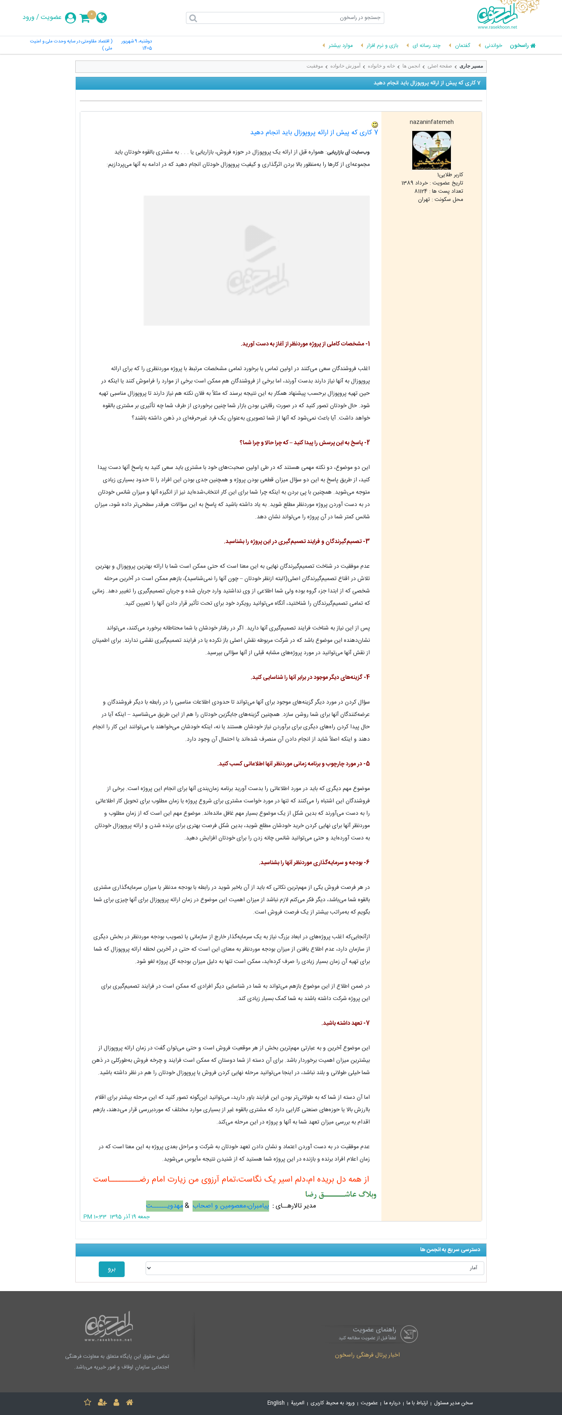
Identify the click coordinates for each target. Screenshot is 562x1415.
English (276, 1403)
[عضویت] (102, 1404)
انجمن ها (411, 66)
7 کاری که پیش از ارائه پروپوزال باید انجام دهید (314, 132)
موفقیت (315, 66)
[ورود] (116, 1404)
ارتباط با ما (417, 1403)
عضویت (51, 18)
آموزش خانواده (345, 66)
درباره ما (392, 1403)
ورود (29, 18)
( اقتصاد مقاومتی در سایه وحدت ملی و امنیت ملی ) (71, 45)
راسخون (519, 46)
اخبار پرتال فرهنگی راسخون (367, 1355)
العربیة (297, 1403)
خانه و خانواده (381, 66)
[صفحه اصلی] (130, 1404)
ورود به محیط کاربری (333, 1403)
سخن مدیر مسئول (453, 1403)
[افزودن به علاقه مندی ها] (88, 1404)
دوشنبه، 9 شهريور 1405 (136, 45)
